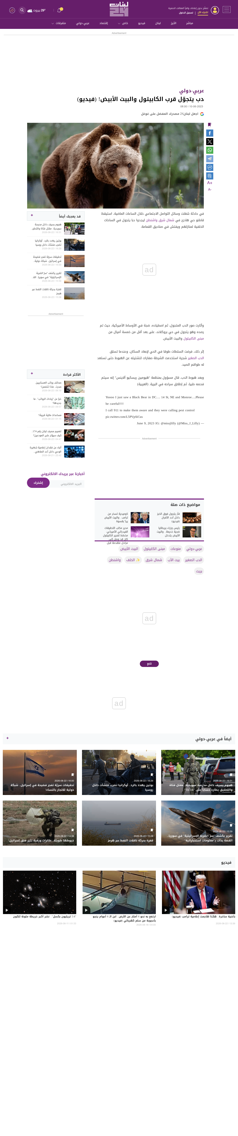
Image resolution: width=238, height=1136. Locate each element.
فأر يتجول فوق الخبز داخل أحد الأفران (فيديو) (168, 517)
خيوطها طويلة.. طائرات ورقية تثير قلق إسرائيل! (41, 840)
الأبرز (173, 23)
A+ (209, 183)
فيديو (141, 23)
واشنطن (151, 220)
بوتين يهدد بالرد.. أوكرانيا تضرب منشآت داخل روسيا (48, 243)
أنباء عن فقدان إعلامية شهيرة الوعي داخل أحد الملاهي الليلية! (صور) (45, 450)
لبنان (158, 23)
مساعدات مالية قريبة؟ (49, 415)
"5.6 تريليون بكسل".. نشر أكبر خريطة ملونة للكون (44, 917)
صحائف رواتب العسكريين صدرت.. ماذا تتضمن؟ (48, 385)
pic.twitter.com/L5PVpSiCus (124, 417)
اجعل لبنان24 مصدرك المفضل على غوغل (169, 114)
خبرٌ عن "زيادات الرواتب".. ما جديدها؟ (47, 401)
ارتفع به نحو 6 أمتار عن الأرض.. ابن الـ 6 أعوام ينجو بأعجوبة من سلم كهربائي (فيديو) (124, 919)
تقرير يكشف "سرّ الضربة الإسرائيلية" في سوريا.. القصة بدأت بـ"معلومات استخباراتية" (45, 275)
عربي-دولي (82, 23)
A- (209, 189)
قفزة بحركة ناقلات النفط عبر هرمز (46, 291)
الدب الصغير (196, 358)
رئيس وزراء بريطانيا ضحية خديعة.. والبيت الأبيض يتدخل (168, 531)
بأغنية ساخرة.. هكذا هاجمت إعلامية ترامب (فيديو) (203, 917)
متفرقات (61, 23)
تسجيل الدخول (186, 13)
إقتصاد (103, 23)
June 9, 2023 (145, 423)
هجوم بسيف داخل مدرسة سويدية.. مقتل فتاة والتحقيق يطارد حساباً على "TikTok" (45, 227)
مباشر (189, 23)
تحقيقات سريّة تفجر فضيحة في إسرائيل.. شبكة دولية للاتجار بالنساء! (47, 259)
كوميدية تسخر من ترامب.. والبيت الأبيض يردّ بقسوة (116, 517)
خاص (125, 23)
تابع (149, 663)
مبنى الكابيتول (194, 338)
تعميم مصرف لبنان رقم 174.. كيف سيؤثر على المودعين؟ (46, 433)
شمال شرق (166, 220)
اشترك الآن (203, 12)
